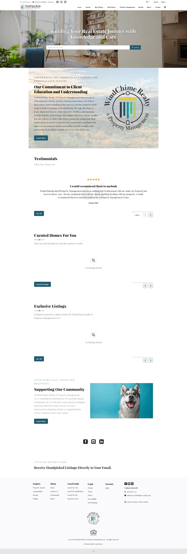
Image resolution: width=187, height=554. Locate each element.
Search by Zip (72, 495)
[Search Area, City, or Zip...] (88, 47)
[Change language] (148, 2)
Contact (157, 7)
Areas (79, 7)
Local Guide (73, 483)
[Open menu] (165, 7)
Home (52, 499)
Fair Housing (92, 503)
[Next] (151, 215)
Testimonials (54, 495)
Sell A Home (111, 7)
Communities (38, 491)
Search (88, 7)
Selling (35, 499)
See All (39, 213)
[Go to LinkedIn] (65, 2)
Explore (36, 483)
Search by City (73, 488)
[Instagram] (93, 441)
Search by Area (73, 499)
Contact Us (54, 491)
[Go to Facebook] (57, 2)
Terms (90, 492)
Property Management (127, 7)
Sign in (163, 2)
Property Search (39, 488)
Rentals (140, 7)
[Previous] (145, 286)
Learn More (41, 138)
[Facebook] (85, 441)
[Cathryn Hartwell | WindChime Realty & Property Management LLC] (93, 518)
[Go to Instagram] (61, 2)
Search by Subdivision (75, 491)
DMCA (90, 495)
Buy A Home (99, 7)
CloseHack (98, 544)
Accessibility (92, 499)
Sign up (156, 2)
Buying (35, 495)
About (149, 7)
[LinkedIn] (101, 441)
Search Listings (42, 284)
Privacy (90, 488)
